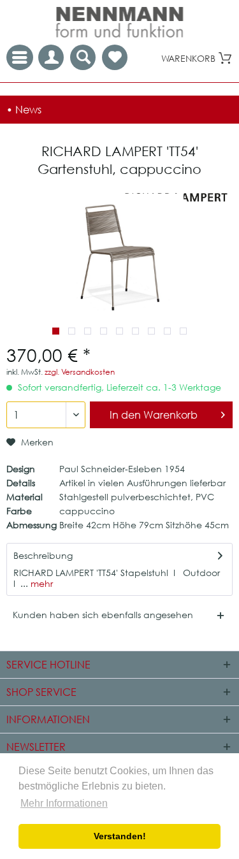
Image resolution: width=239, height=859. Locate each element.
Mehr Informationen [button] (64, 803)
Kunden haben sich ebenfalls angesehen (103, 614)
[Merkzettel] (114, 57)
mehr (40, 583)
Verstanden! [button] (120, 836)
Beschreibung (43, 555)
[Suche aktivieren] (83, 57)
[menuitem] (114, 57)
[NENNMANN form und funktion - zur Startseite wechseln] (120, 22)
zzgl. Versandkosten (80, 372)
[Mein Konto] (51, 57)
